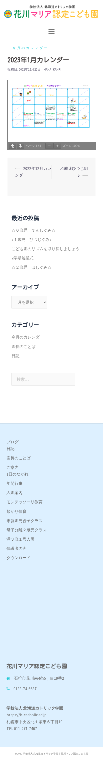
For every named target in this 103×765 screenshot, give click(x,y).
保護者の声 (16, 548)
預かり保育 (16, 511)
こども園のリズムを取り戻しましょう (46, 248)
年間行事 (14, 483)
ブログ (12, 441)
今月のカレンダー (30, 48)
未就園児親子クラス (24, 520)
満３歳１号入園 (20, 539)
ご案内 (12, 467)
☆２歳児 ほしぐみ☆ (32, 267)
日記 (16, 355)
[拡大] (57, 146)
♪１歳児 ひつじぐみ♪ (32, 239)
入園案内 (14, 492)
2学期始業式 (23, 257)
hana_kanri (52, 69)
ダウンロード (18, 557)
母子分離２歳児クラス (26, 529)
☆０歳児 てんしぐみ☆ (34, 230)
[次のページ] (20, 146)
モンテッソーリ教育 (24, 501)
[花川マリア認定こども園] (51, 13)
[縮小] (49, 146)
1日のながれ (17, 474)
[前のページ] (12, 146)
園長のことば (24, 346)
